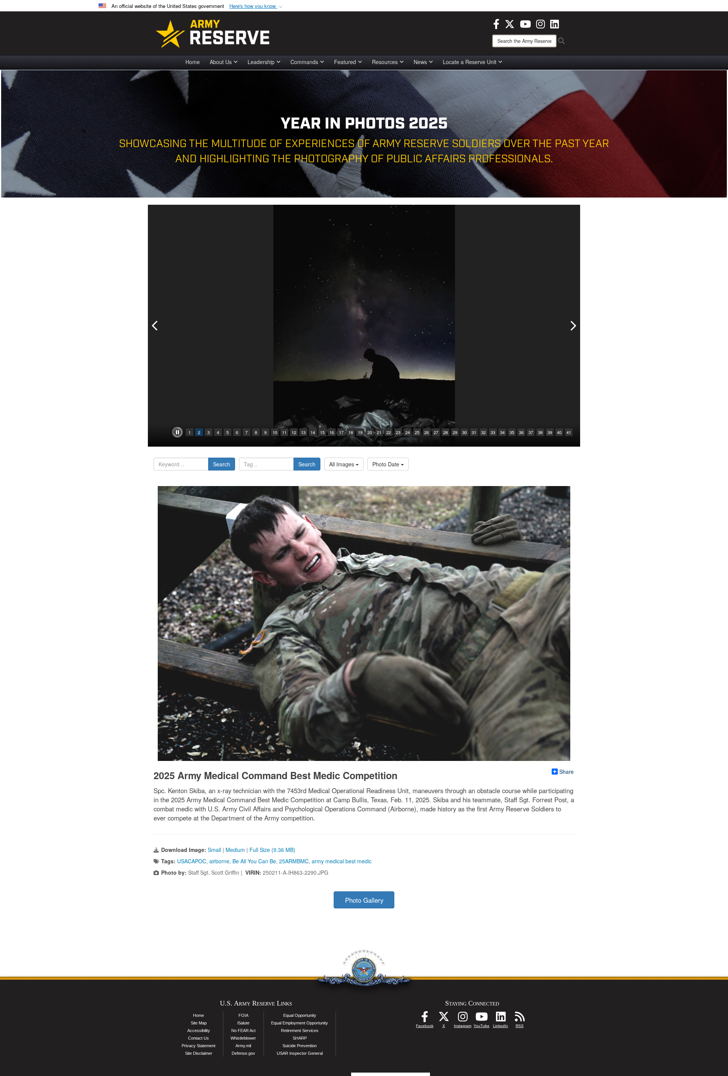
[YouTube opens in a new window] (525, 23)
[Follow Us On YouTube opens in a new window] (481, 1019)
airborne (219, 861)
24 (407, 432)
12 (294, 432)
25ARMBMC (294, 861)
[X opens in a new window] (510, 23)
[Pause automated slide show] (177, 432)
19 (360, 432)
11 (284, 432)
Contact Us (198, 1038)
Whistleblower (243, 1038)
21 (379, 432)
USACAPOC (191, 861)
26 (426, 432)
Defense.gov (243, 1053)
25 (417, 432)
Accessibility (198, 1030)
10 (275, 432)
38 (540, 432)
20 (369, 432)
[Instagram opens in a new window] (540, 23)
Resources (385, 62)
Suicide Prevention (299, 1045)
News (420, 62)
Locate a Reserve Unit (469, 62)
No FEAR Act (243, 1030)
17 (341, 432)
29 (455, 432)
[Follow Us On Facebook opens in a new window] (424, 1019)
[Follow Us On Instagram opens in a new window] (462, 1019)
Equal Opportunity (299, 1015)
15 (322, 432)
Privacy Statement (198, 1045)
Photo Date (386, 464)
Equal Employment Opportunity (299, 1023)
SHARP (300, 1038)
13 (303, 432)
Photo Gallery (364, 900)
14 (313, 432)
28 (445, 432)
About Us (221, 62)
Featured (345, 62)
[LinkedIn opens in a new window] (554, 23)
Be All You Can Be (254, 861)
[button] (256, 6)
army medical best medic (342, 861)
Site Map (199, 1023)
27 (436, 432)
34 (502, 432)
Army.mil (243, 1045)
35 (512, 432)
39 (550, 432)
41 (568, 432)
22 (388, 432)
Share (566, 772)
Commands (304, 62)
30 (464, 432)
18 (350, 432)
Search (221, 464)
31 (474, 432)
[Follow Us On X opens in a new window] (443, 1019)
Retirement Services (299, 1030)
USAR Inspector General (300, 1053)
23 (398, 432)
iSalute (243, 1023)
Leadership (261, 62)
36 (521, 432)
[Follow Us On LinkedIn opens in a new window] (500, 1019)
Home (192, 62)
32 (483, 432)
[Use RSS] (519, 1019)
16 (331, 432)
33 (493, 432)
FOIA (243, 1015)
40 (559, 432)
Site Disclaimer (198, 1053)
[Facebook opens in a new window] (496, 23)
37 (531, 432)
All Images (342, 464)
